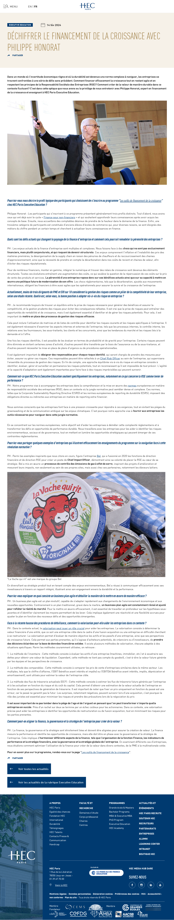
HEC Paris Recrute (150, 813)
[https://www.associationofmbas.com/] (101, 914)
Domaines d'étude (88, 812)
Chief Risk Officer (110, 358)
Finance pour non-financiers (59, 217)
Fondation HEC (57, 815)
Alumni (143, 838)
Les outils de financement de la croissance (140, 200)
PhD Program (116, 819)
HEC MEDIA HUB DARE (141, 868)
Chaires (83, 820)
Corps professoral (88, 816)
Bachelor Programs (119, 811)
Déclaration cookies (103, 893)
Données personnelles (80, 893)
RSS (143, 893)
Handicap (54, 844)
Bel (99, 456)
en (30, 6)
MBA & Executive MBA (120, 815)
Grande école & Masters (121, 807)
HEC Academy (116, 828)
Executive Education (119, 824)
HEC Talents (55, 832)
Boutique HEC (147, 854)
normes (132, 385)
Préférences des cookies (127, 893)
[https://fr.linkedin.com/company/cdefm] (57, 914)
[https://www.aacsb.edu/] (124, 914)
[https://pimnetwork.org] (95, 907)
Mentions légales (58, 893)
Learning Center (149, 843)
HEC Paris (54, 807)
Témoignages (56, 828)
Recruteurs (146, 823)
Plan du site (71, 897)
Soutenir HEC (147, 818)
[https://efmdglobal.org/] (142, 914)
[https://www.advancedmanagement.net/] (153, 907)
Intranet (144, 848)
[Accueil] (87, 6)
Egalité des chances (59, 811)
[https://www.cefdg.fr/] (78, 914)
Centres (83, 825)
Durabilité (54, 824)
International (56, 819)
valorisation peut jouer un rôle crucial (63, 628)
